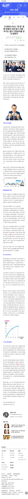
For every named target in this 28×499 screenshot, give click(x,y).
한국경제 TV (18, 490)
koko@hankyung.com (17, 414)
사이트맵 (10, 475)
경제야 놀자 (20, 453)
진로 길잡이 (12, 457)
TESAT (3, 462)
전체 (5, 17)
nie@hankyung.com (8, 484)
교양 (23, 17)
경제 (10, 17)
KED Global (20, 492)
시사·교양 (14, 10)
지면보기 (11, 462)
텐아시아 (15, 492)
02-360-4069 (8, 477)
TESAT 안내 (3, 465)
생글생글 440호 (19, 38)
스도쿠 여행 (20, 457)
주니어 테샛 (3, 469)
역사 (14, 17)
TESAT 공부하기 (4, 467)
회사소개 (3, 474)
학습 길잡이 (12, 455)
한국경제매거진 (4, 492)
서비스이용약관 (4, 475)
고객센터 (15, 475)
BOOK (10, 492)
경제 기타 (5, 422)
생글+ (19, 451)
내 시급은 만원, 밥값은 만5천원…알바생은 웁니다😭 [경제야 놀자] (17, 438)
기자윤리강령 (8, 474)
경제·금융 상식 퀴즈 (22, 459)
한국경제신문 (11, 490)
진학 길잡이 (12, 453)
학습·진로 (12, 451)
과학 (18, 17)
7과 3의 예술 (20, 455)
